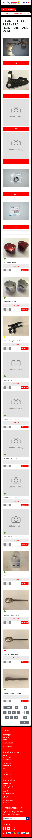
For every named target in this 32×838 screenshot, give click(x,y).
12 (18, 712)
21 (25, 717)
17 (16, 717)
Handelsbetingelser (8, 800)
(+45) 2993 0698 (7, 770)
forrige (8, 707)
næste (24, 722)
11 (13, 712)
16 (11, 717)
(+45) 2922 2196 (7, 763)
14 (27, 712)
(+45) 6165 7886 (9, 742)
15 (7, 717)
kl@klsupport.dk (7, 759)
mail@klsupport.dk (8, 743)
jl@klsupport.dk (7, 765)
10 (9, 712)
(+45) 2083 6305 (7, 774)
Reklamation (6, 802)
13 (22, 712)
